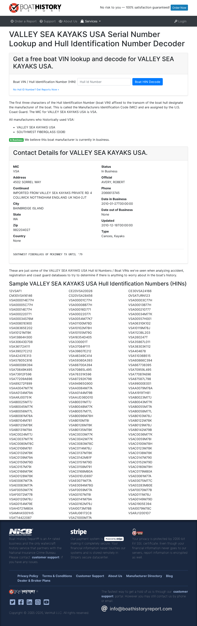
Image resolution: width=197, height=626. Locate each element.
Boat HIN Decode (147, 82)
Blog (169, 576)
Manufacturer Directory (144, 576)
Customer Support (90, 576)
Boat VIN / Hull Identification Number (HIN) (44, 82)
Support (49, 21)
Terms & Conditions (57, 576)
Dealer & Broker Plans (34, 580)
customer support (45, 557)
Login (181, 21)
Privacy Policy (28, 576)
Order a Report (25, 21)
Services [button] (91, 21)
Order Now (179, 7)
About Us (70, 21)
